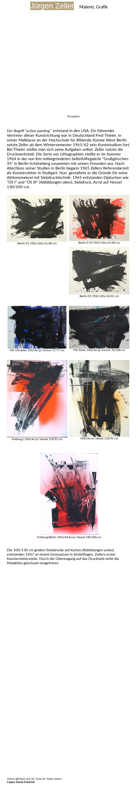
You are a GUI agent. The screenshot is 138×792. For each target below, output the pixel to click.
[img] (69, 45)
